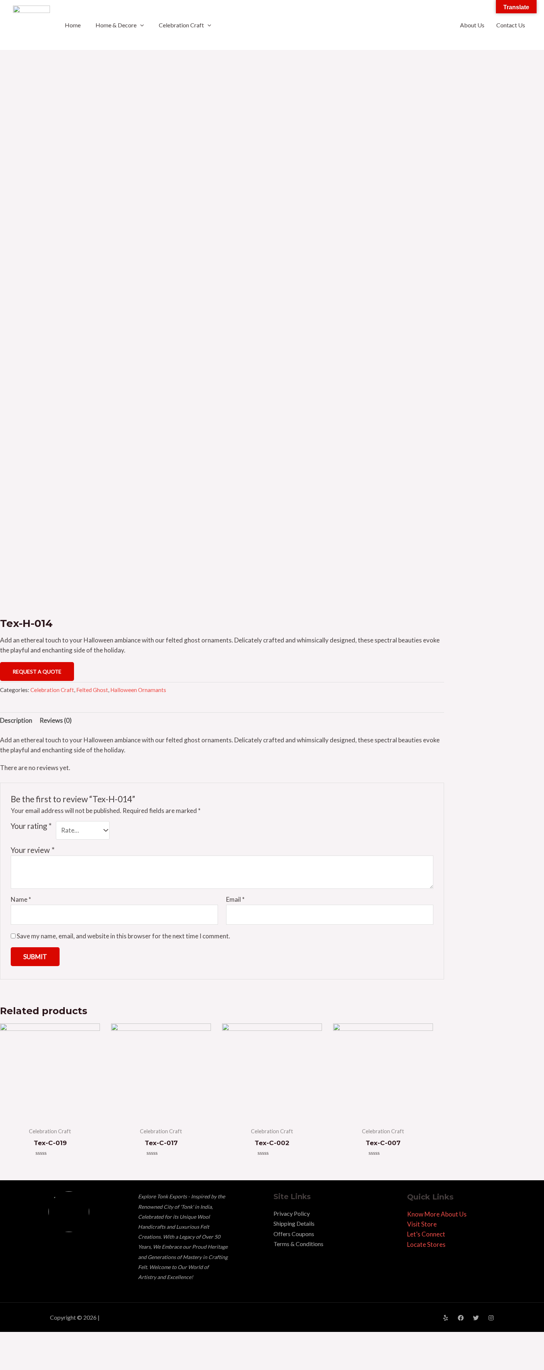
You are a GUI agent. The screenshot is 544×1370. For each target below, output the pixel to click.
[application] (140, 24)
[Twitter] (476, 1318)
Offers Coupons (293, 1233)
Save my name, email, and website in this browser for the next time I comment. (123, 936)
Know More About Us (437, 1214)
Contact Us (510, 24)
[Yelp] (446, 1318)
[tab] (16, 720)
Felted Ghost (92, 689)
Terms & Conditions (298, 1243)
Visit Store (422, 1224)
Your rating (31, 825)
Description (16, 720)
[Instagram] (491, 1318)
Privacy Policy (291, 1213)
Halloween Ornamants (138, 689)
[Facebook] (461, 1318)
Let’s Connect (426, 1234)
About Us (472, 24)
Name (21, 899)
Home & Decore (116, 24)
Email (235, 899)
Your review (33, 850)
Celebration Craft (181, 24)
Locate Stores (426, 1244)
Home (73, 24)
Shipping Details (294, 1223)
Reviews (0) (56, 720)
